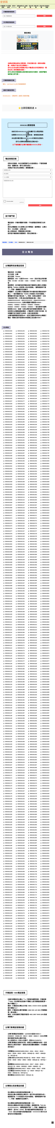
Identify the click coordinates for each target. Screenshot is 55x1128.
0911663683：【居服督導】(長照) (13, 96)
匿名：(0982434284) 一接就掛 (12, 84)
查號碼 (4, 2)
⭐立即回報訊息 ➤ (27, 108)
